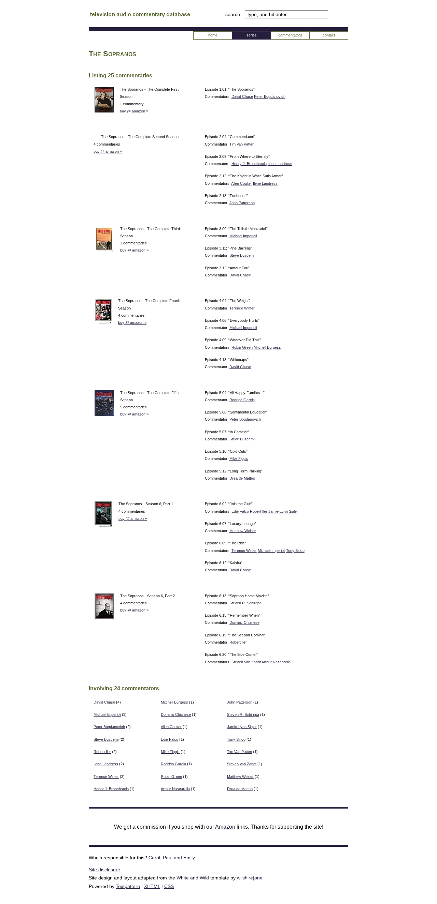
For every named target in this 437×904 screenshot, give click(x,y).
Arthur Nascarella (276, 662)
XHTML (152, 886)
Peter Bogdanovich (269, 96)
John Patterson (242, 203)
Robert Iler (258, 511)
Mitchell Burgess (267, 347)
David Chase (242, 96)
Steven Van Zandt (246, 662)
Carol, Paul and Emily (172, 857)
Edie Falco (240, 511)
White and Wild (193, 877)
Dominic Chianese (244, 622)
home (212, 35)
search (233, 14)
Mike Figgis (238, 458)
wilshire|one (250, 877)
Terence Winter (242, 308)
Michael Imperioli (243, 236)
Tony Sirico (295, 550)
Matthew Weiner (242, 531)
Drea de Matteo (242, 478)
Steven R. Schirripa (245, 603)
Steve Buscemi (241, 255)
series (251, 35)
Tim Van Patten (241, 144)
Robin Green (242, 347)
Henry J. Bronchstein (249, 164)
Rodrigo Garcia (242, 400)
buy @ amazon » (134, 111)
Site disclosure (104, 869)
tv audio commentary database (140, 15)
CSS (169, 886)
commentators (290, 35)
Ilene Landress (280, 164)
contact (329, 35)
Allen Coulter (241, 183)
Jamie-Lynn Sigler (283, 511)
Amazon (225, 827)
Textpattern (128, 886)
